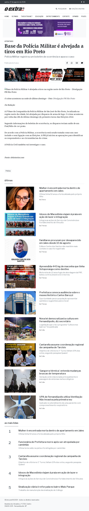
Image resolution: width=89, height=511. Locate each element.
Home (7, 16)
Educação (39, 16)
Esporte (66, 16)
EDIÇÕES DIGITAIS (77, 9)
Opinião (75, 16)
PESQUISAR (62, 9)
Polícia (84, 16)
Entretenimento (53, 16)
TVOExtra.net (26, 16)
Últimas (15, 16)
